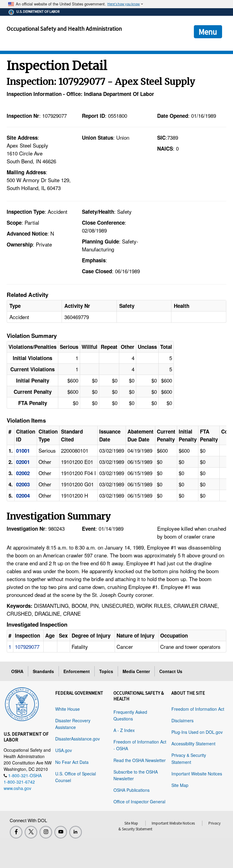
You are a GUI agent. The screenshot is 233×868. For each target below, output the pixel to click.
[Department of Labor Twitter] (31, 832)
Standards (43, 671)
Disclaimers (182, 720)
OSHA (17, 671)
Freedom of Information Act (197, 709)
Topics (106, 671)
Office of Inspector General (139, 801)
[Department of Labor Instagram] (45, 832)
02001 (23, 461)
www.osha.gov (17, 788)
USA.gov (63, 750)
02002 (23, 473)
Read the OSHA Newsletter (139, 760)
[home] (22, 703)
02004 (23, 495)
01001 (23, 450)
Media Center (136, 671)
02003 (23, 484)
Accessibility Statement (193, 743)
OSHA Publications (131, 790)
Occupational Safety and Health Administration (64, 28)
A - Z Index (124, 730)
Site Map (179, 785)
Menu (208, 31)
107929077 (27, 646)
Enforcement (76, 671)
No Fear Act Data (72, 762)
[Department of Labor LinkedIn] (75, 832)
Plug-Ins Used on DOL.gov (197, 732)
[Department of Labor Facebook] (16, 832)
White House (67, 709)
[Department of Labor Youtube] (60, 832)
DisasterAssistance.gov (77, 739)
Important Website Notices (196, 774)
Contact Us (170, 671)
